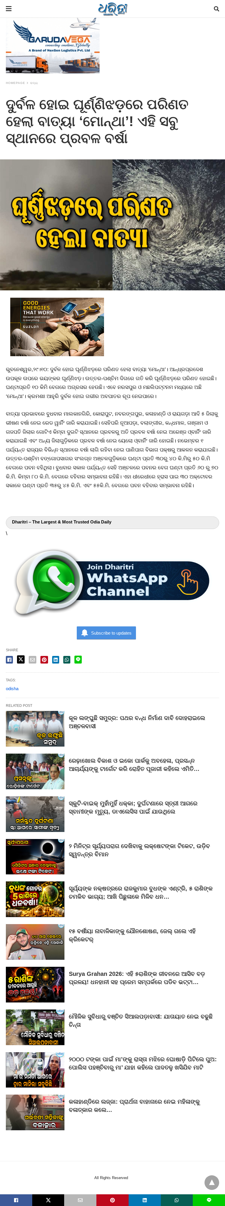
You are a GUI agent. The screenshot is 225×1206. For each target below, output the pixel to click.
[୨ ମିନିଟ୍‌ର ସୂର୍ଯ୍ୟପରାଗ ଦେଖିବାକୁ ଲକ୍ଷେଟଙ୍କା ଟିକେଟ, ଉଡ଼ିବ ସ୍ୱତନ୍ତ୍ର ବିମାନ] (35, 857)
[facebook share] (9, 660)
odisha (12, 688)
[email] (80, 1200)
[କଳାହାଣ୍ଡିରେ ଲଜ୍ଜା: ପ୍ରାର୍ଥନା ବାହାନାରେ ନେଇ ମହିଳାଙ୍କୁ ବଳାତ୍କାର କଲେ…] (35, 1112)
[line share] (78, 660)
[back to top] (211, 1182)
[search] (216, 9)
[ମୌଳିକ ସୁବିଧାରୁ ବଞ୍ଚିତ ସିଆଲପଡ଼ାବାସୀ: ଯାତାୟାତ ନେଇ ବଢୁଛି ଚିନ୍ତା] (35, 1027)
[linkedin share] (55, 660)
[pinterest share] (44, 660)
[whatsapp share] (66, 660)
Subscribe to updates (111, 632)
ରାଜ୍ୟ (34, 83)
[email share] (32, 660)
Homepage (15, 83)
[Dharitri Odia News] (113, 9)
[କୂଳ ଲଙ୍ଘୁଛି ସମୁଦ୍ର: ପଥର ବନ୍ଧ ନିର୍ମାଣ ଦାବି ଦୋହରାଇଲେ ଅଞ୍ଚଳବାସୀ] (35, 729)
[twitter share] (21, 659)
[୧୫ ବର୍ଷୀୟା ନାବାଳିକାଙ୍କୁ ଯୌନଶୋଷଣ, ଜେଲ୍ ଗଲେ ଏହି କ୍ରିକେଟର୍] (35, 942)
